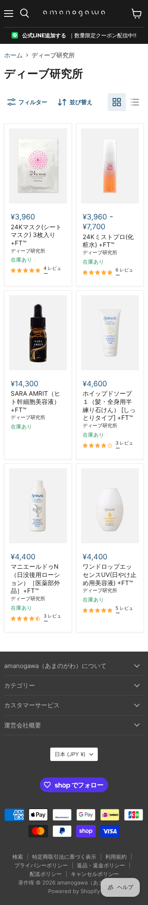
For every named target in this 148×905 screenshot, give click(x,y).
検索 (17, 856)
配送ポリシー (46, 874)
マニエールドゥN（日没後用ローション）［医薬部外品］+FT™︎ (35, 579)
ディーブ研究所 (28, 251)
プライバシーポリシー (41, 865)
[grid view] (117, 102)
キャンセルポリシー (95, 874)
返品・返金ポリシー (101, 865)
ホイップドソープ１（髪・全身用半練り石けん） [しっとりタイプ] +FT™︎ (109, 406)
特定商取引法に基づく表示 (64, 856)
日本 (70, 754)
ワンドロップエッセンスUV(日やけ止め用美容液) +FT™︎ (109, 574)
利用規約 (116, 856)
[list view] (135, 102)
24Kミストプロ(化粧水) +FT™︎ (108, 241)
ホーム (13, 55)
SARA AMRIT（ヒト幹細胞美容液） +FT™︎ (35, 401)
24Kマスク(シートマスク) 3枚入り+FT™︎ (36, 235)
